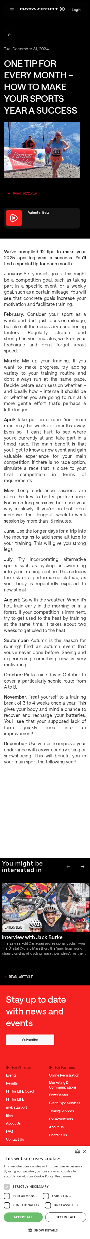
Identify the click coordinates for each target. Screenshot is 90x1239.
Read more (63, 1176)
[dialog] (45, 1192)
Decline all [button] (66, 1217)
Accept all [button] (23, 1217)
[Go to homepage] (42, 10)
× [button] (84, 1151)
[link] (30, 1040)
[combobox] (77, 1151)
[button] (11, 10)
